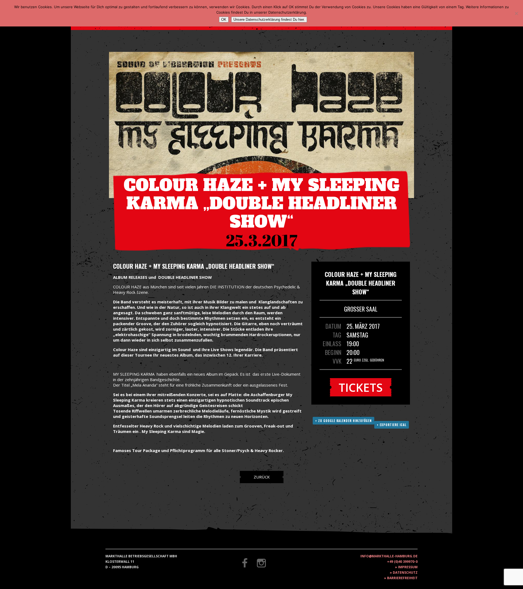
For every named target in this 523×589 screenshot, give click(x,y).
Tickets (361, 387)
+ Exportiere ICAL (391, 425)
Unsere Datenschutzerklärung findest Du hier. (269, 19)
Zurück (262, 477)
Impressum (408, 567)
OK (223, 19)
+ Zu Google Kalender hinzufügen (343, 420)
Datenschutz (405, 572)
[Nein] (516, 13)
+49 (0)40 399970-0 (402, 561)
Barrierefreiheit (402, 578)
